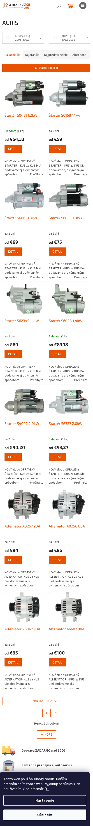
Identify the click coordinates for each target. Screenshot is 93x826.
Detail (13, 149)
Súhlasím (44, 814)
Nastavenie (44, 800)
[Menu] (82, 5)
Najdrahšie (32, 55)
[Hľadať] (59, 5)
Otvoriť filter (46, 68)
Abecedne (79, 55)
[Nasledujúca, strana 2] (46, 713)
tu (47, 788)
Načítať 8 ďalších (46, 701)
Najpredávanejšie (56, 55)
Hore (48, 734)
